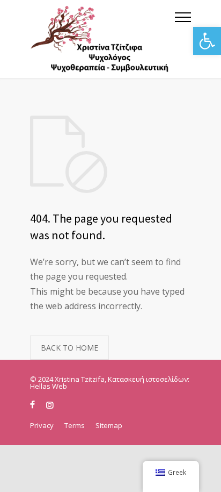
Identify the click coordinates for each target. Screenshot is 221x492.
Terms (74, 425)
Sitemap (108, 425)
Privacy (42, 425)
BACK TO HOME (69, 348)
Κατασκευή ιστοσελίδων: (148, 379)
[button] (207, 41)
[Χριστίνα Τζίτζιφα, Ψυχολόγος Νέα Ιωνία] (102, 39)
